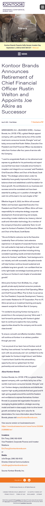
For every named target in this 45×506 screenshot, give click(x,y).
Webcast (36, 47)
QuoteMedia (18, 500)
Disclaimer (31, 494)
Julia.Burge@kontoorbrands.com (15, 465)
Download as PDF (37, 122)
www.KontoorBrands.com (27, 417)
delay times (7, 501)
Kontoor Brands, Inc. (19, 487)
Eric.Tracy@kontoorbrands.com (14, 448)
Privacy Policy (9, 494)
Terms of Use (20, 494)
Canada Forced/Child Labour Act (14, 492)
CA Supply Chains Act (35, 492)
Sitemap (39, 494)
